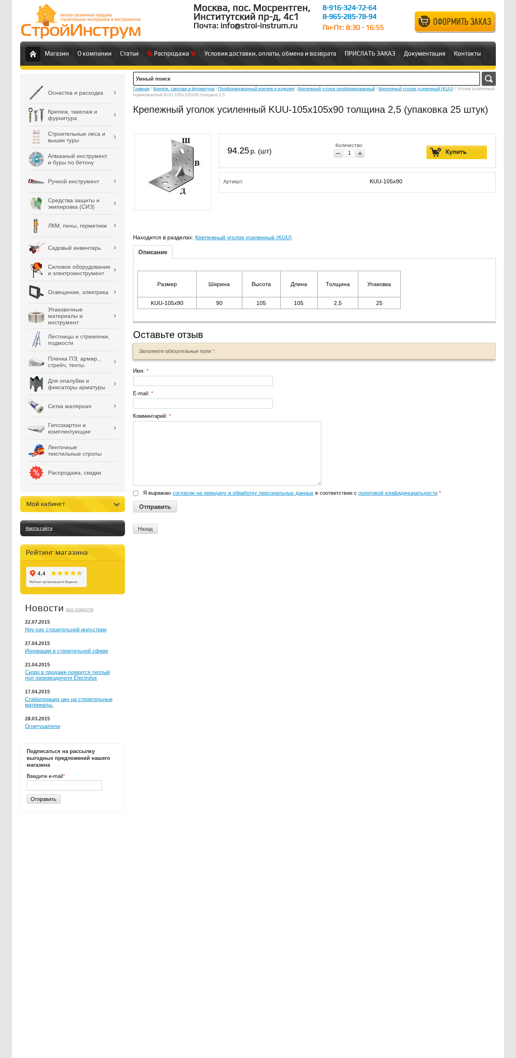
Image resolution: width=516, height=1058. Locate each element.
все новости (80, 609)
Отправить (43, 799)
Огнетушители (42, 726)
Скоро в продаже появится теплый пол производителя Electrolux (67, 675)
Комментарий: (152, 416)
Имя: (140, 371)
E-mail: (143, 393)
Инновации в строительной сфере (66, 651)
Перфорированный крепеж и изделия (256, 88)
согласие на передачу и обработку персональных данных (243, 493)
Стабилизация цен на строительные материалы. (68, 702)
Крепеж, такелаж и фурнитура (183, 88)
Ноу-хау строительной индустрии (65, 630)
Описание (152, 252)
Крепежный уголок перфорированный (336, 88)
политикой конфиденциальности (397, 493)
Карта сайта (39, 528)
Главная (141, 88)
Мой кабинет (45, 504)
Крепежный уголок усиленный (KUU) (416, 88)
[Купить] (457, 152)
